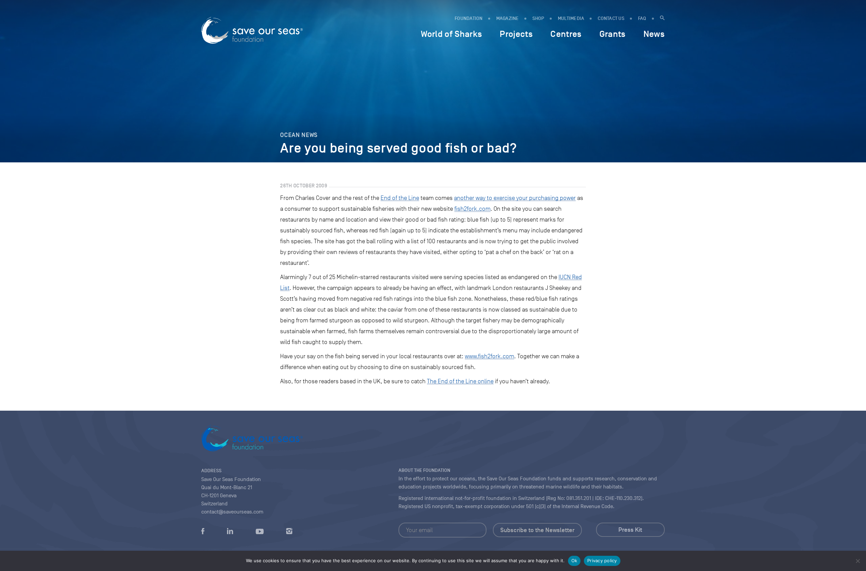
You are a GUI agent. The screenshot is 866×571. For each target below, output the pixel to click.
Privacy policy (602, 560)
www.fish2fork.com (489, 356)
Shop (538, 18)
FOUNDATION (469, 18)
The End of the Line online (460, 381)
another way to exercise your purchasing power (515, 198)
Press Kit (630, 529)
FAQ (642, 18)
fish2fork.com (472, 208)
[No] (857, 560)
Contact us (611, 18)
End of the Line (400, 198)
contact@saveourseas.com (232, 512)
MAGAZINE (507, 18)
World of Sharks (451, 33)
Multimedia (571, 18)
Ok (574, 560)
